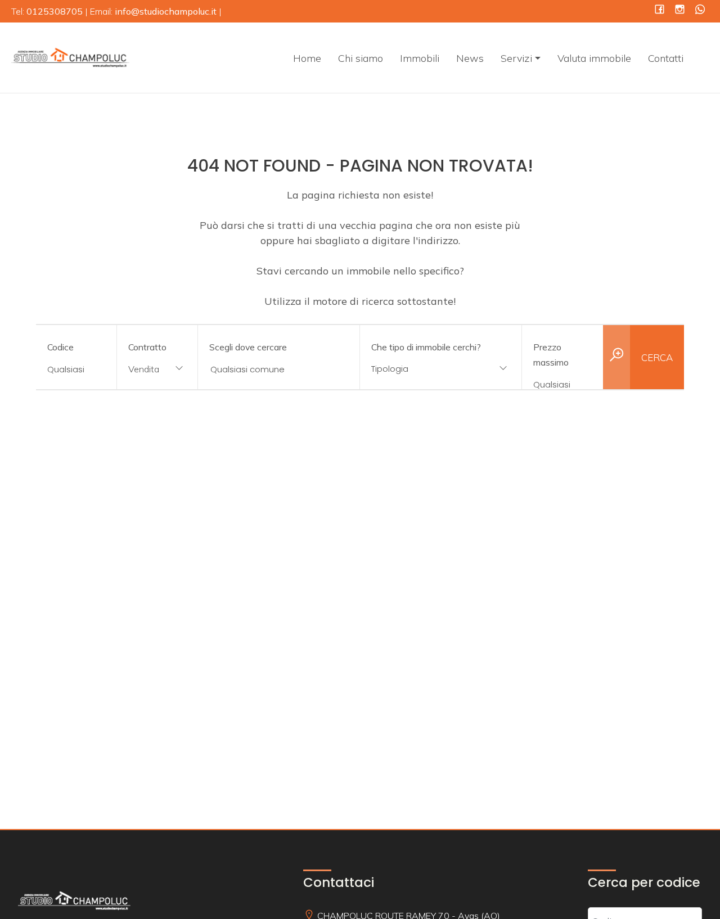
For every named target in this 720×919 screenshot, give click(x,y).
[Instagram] (679, 10)
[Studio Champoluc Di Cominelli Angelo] (70, 56)
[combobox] (157, 369)
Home (307, 58)
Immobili (419, 58)
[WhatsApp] (700, 10)
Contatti (665, 58)
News (470, 58)
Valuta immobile (594, 58)
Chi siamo (360, 58)
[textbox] (426, 368)
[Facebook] (659, 10)
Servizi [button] (516, 58)
